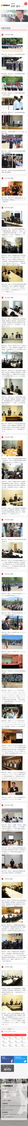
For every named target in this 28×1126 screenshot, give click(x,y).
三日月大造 (21, 955)
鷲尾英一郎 (11, 930)
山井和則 (22, 562)
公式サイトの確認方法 (7, 1100)
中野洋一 (17, 849)
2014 (14, 1035)
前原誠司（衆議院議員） (12, 5)
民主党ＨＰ (9, 378)
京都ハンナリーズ (20, 696)
